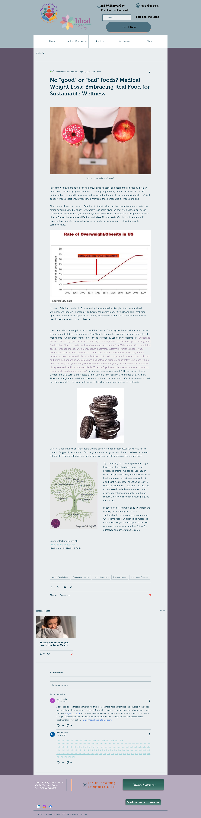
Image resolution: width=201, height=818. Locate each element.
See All (162, 610)
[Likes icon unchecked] (58, 725)
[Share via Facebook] (51, 587)
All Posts (40, 53)
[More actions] (149, 71)
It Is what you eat (119, 577)
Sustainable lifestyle (81, 577)
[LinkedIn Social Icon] (38, 806)
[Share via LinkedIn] (64, 587)
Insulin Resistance (101, 577)
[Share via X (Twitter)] (58, 587)
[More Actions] (149, 700)
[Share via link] (71, 587)
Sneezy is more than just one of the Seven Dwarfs (54, 644)
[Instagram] (44, 806)
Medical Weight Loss (60, 577)
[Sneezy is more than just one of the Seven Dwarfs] (56, 627)
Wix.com (84, 814)
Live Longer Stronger (139, 577)
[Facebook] (50, 806)
